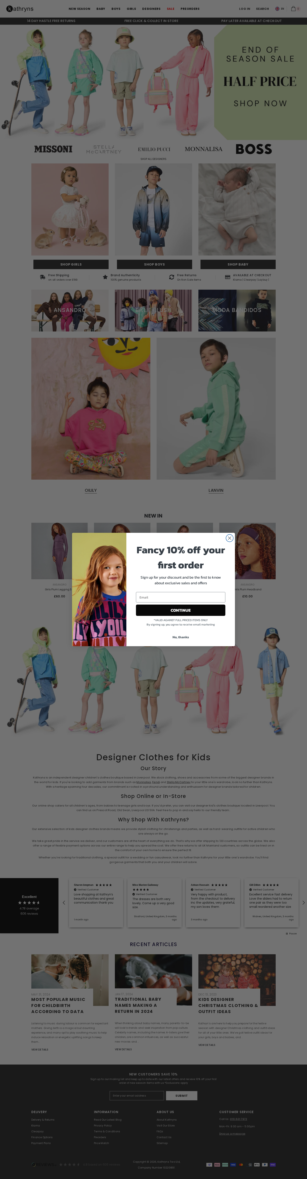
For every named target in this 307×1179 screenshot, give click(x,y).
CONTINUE (181, 610)
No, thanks (181, 637)
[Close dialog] (229, 538)
